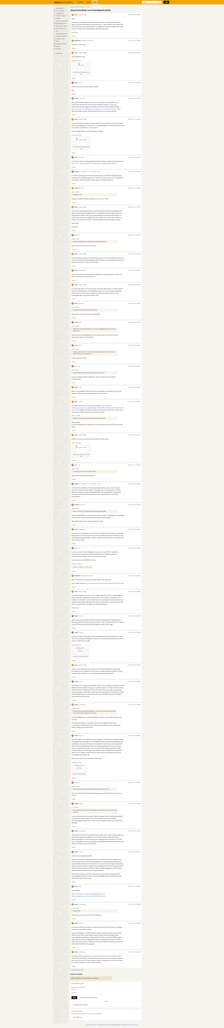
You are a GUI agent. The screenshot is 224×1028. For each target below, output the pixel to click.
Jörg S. (76, 15)
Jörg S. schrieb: (75, 192)
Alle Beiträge (59, 8)
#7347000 (138, 82)
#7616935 (138, 782)
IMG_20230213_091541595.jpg (80, 72)
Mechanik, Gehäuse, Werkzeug (77, 7)
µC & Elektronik (60, 11)
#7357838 (138, 529)
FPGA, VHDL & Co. (60, 28)
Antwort (74, 36)
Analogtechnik (60, 13)
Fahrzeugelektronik (61, 23)
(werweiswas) (82, 270)
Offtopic (58, 46)
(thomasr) (82, 505)
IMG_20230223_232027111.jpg (80, 454)
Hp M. (75, 401)
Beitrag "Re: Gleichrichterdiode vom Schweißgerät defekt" (104, 956)
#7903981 (138, 923)
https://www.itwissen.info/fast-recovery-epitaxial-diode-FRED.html (104, 583)
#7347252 (138, 171)
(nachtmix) (80, 401)
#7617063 (138, 831)
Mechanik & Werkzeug (62, 21)
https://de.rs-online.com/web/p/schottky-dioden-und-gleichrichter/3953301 (94, 163)
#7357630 (138, 322)
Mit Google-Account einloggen (80, 1005)
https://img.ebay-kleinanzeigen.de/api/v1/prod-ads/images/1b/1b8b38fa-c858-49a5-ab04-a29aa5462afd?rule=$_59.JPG (98, 408)
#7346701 (138, 40)
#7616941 (138, 803)
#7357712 (138, 435)
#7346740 (138, 53)
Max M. (76, 303)
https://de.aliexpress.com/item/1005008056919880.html (88, 896)
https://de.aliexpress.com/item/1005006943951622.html (88, 894)
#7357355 (138, 254)
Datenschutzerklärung (102, 1025)
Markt (57, 41)
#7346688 (138, 15)
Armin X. (76, 270)
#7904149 (138, 952)
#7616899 (138, 704)
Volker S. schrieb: (76, 415)
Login (166, 2)
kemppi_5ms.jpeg (77, 774)
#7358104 (138, 548)
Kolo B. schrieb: (75, 908)
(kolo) (80, 886)
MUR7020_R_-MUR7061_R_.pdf (80, 567)
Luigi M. (76, 616)
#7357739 (138, 465)
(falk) (80, 322)
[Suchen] (160, 2)
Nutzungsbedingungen (115, 1025)
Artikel (88, 2)
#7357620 (138, 303)
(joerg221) (81, 15)
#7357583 (138, 285)
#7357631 (138, 345)
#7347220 (138, 119)
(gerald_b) (82, 98)
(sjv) (81, 387)
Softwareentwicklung (61, 34)
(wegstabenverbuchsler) (87, 40)
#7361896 (138, 591)
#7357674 (138, 401)
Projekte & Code (60, 39)
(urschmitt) (81, 157)
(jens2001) (81, 303)
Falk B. (76, 322)
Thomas (76, 923)
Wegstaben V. (77, 40)
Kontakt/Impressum (91, 1025)
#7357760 (138, 484)
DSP (57, 31)
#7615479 (138, 632)
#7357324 (138, 207)
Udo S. (76, 157)
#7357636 (138, 366)
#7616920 (138, 735)
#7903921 (138, 886)
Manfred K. (77, 188)
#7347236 (138, 157)
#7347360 (138, 188)
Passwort (73, 993)
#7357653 (138, 387)
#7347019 (138, 98)
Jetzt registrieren (77, 1017)
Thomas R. (77, 505)
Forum (95, 2)
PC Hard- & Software (61, 36)
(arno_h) (81, 82)
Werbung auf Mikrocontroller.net (130, 1025)
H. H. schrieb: (75, 807)
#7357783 (138, 505)
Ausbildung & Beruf (61, 44)
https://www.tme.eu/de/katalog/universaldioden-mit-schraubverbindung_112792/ (96, 109)
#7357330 (138, 235)
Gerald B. (76, 98)
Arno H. (76, 82)
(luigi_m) (81, 616)
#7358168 (138, 576)
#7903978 (138, 904)
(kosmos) (81, 923)
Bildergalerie (59, 53)
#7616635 (138, 665)
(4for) (82, 188)
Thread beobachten (77, 970)
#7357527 (138, 270)
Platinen (58, 18)
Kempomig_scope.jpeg (78, 656)
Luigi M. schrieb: (76, 708)
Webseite (58, 49)
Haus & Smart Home (61, 26)
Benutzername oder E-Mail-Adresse (78, 988)
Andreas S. (77, 171)
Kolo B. (76, 886)
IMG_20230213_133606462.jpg (80, 147)
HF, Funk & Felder (60, 16)
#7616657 (138, 681)
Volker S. (76, 387)
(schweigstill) (83, 171)
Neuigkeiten (80, 2)
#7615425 (138, 616)
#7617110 (138, 852)
